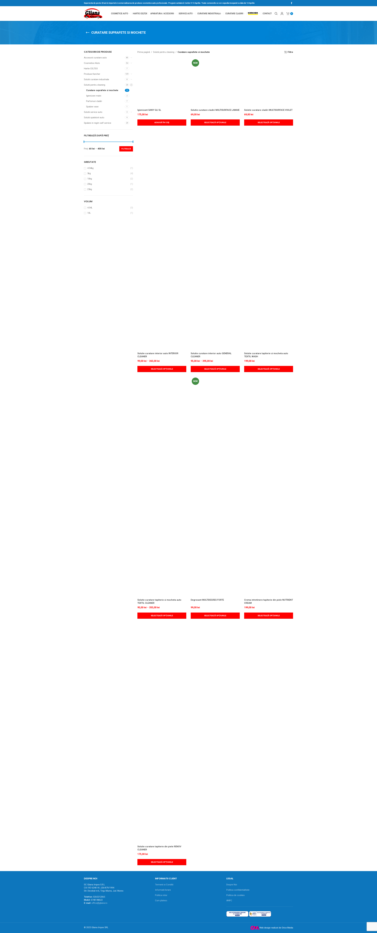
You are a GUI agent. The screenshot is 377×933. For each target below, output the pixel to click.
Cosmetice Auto (92, 63)
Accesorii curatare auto (95, 57)
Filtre (290, 52)
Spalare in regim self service (97, 123)
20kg (89, 184)
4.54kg (90, 168)
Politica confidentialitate (237, 890)
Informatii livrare (163, 890)
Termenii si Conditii (164, 884)
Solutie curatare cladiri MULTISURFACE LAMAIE (215, 110)
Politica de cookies (235, 895)
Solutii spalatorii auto (94, 117)
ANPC (229, 900)
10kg (89, 178)
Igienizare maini (93, 95)
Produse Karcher (92, 74)
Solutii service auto (93, 112)
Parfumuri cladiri (94, 101)
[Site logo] (93, 13)
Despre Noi (231, 884)
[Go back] (87, 33)
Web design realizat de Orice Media (276, 927)
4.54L (89, 207)
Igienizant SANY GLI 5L (149, 110)
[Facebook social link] (291, 3)
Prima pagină (143, 52)
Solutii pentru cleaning (94, 85)
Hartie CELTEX (91, 68)
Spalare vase (92, 106)
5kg (89, 173)
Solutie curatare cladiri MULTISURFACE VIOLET (268, 110)
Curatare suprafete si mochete (102, 90)
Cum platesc (161, 900)
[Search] (276, 13)
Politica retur (161, 895)
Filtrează (126, 149)
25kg (89, 189)
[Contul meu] (282, 13)
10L (89, 213)
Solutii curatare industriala (96, 79)
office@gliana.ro (99, 903)
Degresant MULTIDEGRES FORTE (207, 600)
